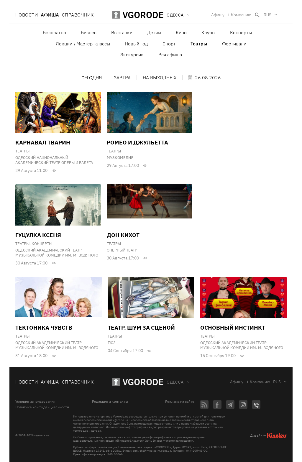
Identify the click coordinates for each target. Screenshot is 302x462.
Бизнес (88, 32)
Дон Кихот (123, 235)
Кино (181, 32)
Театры (22, 151)
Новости (26, 14)
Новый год (136, 44)
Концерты (241, 32)
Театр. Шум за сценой (141, 327)
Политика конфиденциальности (42, 407)
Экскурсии (132, 54)
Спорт (169, 44)
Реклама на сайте (179, 401)
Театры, (23, 243)
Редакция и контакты (110, 401)
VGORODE (143, 381)
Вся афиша (170, 54)
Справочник (78, 14)
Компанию (241, 15)
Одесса (175, 382)
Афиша (50, 14)
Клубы (208, 32)
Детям (154, 32)
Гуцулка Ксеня (38, 235)
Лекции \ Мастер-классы (83, 44)
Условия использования (35, 401)
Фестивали (234, 44)
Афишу (217, 15)
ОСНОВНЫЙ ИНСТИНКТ (232, 327)
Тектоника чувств (43, 327)
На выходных (159, 77)
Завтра (122, 77)
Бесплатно (54, 32)
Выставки (121, 32)
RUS (267, 15)
